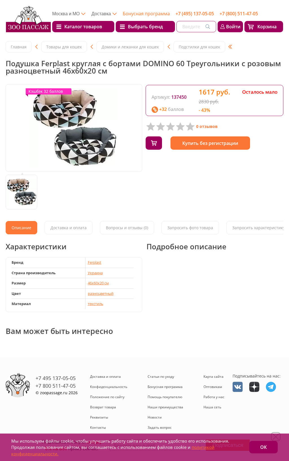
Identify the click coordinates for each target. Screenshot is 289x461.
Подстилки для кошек (199, 47)
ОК (263, 447)
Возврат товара (103, 407)
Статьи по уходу (161, 376)
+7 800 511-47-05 (56, 385)
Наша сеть (212, 407)
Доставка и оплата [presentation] (69, 227)
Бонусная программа (146, 13)
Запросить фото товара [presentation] (190, 227)
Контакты (98, 427)
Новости (155, 417)
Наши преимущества (165, 407)
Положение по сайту (107, 396)
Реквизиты (99, 417)
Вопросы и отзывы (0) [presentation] (127, 227)
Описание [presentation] (21, 227)
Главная (19, 47)
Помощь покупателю (165, 396)
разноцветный (100, 293)
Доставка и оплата (105, 376)
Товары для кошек (64, 47)
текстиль (95, 303)
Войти (233, 26)
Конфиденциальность (108, 386)
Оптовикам (212, 386)
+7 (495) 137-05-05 (195, 13)
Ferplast (94, 262)
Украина (95, 272)
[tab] (21, 227)
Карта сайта (213, 376)
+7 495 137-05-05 (56, 378)
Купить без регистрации (210, 143)
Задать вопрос (160, 427)
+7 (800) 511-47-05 (239, 13)
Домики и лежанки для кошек (130, 47)
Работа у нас (213, 396)
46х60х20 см (98, 283)
